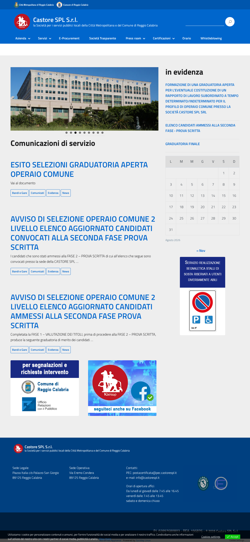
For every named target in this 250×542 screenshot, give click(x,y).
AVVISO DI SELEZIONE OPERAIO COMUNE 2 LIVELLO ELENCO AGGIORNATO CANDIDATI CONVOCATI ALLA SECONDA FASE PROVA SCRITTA (83, 233)
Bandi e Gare (19, 193)
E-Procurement (69, 38)
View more (105, 539)
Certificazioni (162, 38)
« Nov (200, 250)
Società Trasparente (102, 38)
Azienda (20, 38)
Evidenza (53, 193)
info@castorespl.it (147, 477)
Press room (133, 38)
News (65, 193)
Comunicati (37, 193)
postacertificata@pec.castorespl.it (155, 472)
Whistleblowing (211, 38)
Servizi (42, 38)
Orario (186, 38)
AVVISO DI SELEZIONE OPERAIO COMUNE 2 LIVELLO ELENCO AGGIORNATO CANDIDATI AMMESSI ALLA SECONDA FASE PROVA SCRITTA (83, 311)
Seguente (165, 98)
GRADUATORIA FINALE (182, 143)
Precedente (4, 98)
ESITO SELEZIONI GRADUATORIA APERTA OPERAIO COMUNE (79, 169)
